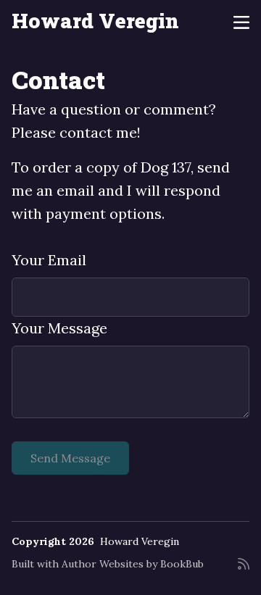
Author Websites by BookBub (133, 563)
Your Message (59, 328)
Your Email (49, 260)
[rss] (243, 569)
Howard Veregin (95, 20)
